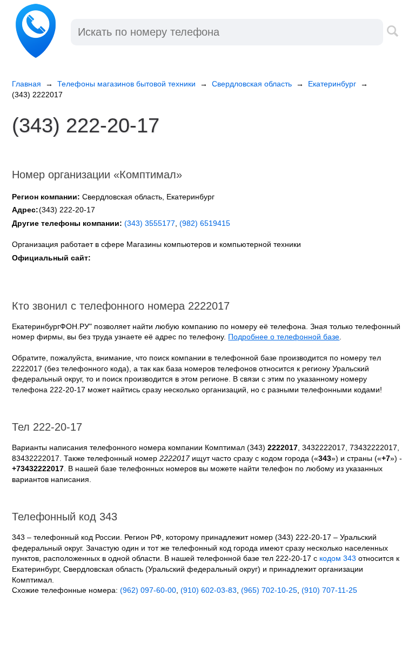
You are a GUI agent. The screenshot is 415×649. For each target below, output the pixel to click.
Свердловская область (252, 83)
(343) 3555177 (149, 223)
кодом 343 (337, 558)
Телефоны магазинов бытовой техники (126, 83)
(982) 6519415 (204, 223)
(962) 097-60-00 (148, 590)
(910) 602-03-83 (208, 590)
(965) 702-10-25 (269, 590)
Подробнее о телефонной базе (283, 336)
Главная (26, 83)
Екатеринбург (332, 83)
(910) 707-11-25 (329, 590)
